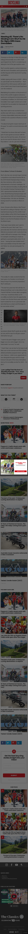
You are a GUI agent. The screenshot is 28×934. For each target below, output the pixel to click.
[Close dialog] (26, 460)
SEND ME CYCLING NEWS (20, 471)
